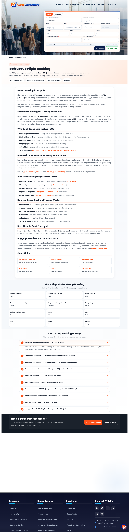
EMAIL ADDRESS (88, 37)
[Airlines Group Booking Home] (25, 4)
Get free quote (110, 422)
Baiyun (50, 313)
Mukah (50, 322)
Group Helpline (87, 261)
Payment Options (16, 514)
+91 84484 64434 (55, 150)
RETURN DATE (105, 24)
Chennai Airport (15, 295)
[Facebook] (108, 508)
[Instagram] (102, 514)
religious (40, 192)
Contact (112, 4)
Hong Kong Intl (90, 304)
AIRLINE (88, 17)
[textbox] (100, 21)
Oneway (49, 14)
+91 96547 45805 (39, 150)
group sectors (29, 172)
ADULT (48, 31)
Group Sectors (72, 514)
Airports (18, 58)
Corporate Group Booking (48, 525)
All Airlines (71, 508)
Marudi (88, 322)
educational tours (59, 185)
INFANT (97, 31)
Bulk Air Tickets (59, 261)
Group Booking (72, 4)
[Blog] (102, 508)
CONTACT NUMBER (52, 37)
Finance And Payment (18, 519)
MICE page (71, 181)
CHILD (72, 31)
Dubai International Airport (20, 304)
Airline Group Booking (28, 261)
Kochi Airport (90, 295)
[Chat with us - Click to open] (124, 527)
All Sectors (25, 270)
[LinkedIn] (97, 514)
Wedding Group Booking (47, 519)
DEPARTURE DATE (89, 24)
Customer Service (16, 525)
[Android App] (97, 508)
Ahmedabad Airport (55, 295)
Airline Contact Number (93, 4)
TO (65, 24)
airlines (39, 172)
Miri (88, 313)
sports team (53, 192)
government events (44, 195)
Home (59, 4)
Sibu (13, 322)
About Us (13, 508)
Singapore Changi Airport (57, 304)
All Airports (90, 270)
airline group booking (56, 172)
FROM (48, 24)
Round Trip (58, 14)
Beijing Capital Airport (18, 313)
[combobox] (101, 20)
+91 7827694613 (70, 150)
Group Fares (43, 514)
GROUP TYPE (52, 17)
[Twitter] (113, 508)
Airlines (57, 270)
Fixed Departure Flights (76, 525)
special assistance (99, 248)
